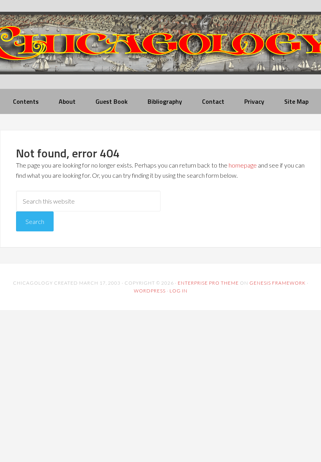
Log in (179, 291)
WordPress (150, 291)
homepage (243, 165)
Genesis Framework (277, 283)
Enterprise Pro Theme (208, 283)
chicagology (160, 49)
